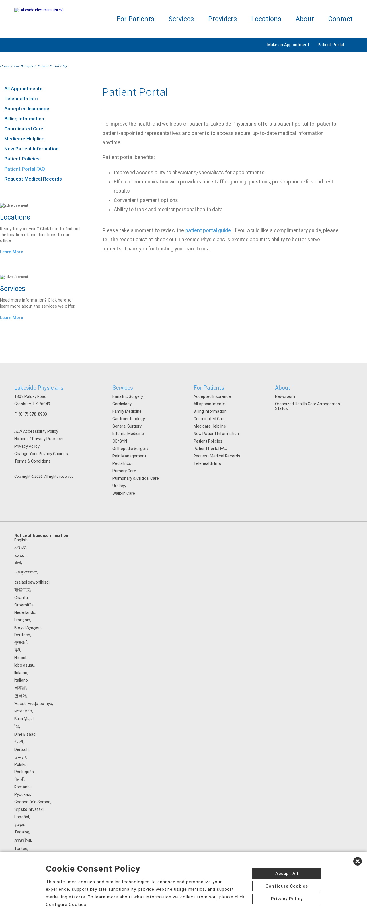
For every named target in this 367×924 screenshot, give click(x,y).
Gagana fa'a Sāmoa (32, 802)
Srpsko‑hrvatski (29, 809)
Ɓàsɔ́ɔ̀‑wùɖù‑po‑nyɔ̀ (33, 703)
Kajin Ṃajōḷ (24, 718)
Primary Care (124, 471)
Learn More (11, 252)
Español (21, 817)
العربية (20, 555)
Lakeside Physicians (38, 388)
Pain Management (129, 456)
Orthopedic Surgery (130, 448)
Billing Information (24, 119)
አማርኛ (20, 547)
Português (24, 772)
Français (22, 620)
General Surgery (127, 426)
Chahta (21, 597)
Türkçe (20, 848)
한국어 (20, 695)
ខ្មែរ (16, 726)
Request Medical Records (33, 179)
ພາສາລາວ (23, 711)
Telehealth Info (21, 98)
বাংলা (17, 562)
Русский (22, 794)
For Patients (135, 19)
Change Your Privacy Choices (41, 453)
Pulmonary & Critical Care (135, 478)
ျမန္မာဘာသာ (25, 572)
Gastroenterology (128, 418)
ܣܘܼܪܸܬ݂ (19, 824)
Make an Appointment (288, 44)
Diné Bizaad (25, 734)
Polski (19, 764)
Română (22, 787)
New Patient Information (31, 149)
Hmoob (21, 657)
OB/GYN (119, 441)
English (21, 540)
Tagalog (21, 832)
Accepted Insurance (26, 108)
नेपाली (18, 741)
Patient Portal (331, 44)
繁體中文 (22, 589)
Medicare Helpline (24, 139)
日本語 (20, 687)
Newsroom (285, 396)
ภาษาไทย (22, 840)
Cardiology (122, 404)
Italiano (21, 680)
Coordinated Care (23, 129)
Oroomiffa (24, 605)
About (305, 19)
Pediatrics (121, 463)
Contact (340, 19)
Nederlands (24, 612)
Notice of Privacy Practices (39, 438)
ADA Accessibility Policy (36, 431)
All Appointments (23, 88)
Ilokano (20, 672)
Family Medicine (127, 411)
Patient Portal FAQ (24, 169)
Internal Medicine (128, 433)
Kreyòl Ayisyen (27, 627)
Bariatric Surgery (127, 396)
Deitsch (21, 749)
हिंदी (17, 650)
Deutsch (22, 635)
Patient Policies (22, 159)
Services (181, 19)
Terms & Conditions (32, 461)
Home (4, 65)
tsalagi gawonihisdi (32, 582)
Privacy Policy (27, 446)
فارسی (20, 757)
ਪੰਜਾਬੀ (19, 779)
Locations (266, 19)
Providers (222, 19)
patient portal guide (208, 230)
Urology (119, 485)
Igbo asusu (24, 665)
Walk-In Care (123, 493)
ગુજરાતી (21, 642)
